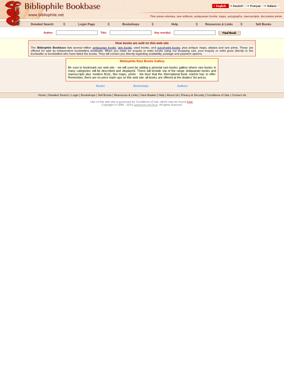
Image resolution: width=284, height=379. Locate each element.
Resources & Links (219, 24)
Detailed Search (42, 24)
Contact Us (239, 95)
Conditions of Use (218, 95)
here (190, 101)
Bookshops (130, 24)
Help (174, 24)
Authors (182, 85)
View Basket (148, 95)
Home (42, 95)
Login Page (86, 24)
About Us (173, 95)
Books (100, 85)
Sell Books (263, 24)
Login (74, 95)
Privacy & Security (192, 95)
